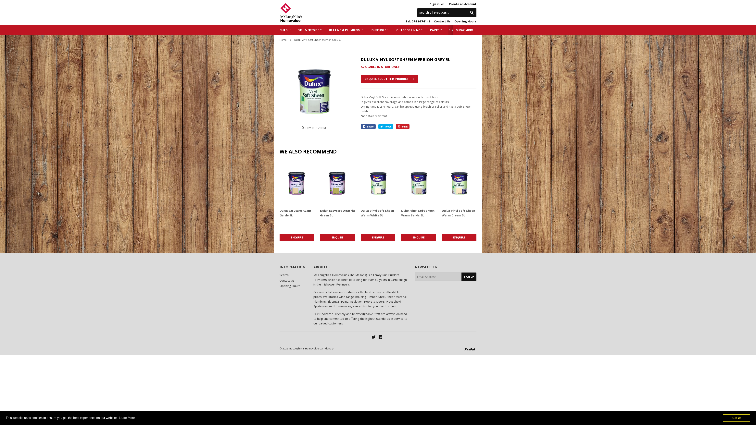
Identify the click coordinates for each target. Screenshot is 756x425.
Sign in (434, 4)
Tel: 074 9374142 (418, 21)
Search (284, 275)
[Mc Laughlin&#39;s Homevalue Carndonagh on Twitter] (374, 337)
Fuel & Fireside (308, 30)
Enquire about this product (387, 79)
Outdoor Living (408, 30)
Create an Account (462, 4)
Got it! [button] (736, 417)
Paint (435, 30)
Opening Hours (465, 21)
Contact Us (442, 21)
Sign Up (469, 276)
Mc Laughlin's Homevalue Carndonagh (311, 348)
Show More (464, 30)
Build (284, 30)
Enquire (297, 237)
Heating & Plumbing (344, 30)
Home (283, 40)
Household (378, 30)
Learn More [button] (127, 417)
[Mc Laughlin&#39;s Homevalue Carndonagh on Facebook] (380, 337)
